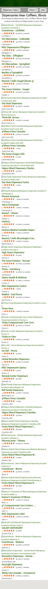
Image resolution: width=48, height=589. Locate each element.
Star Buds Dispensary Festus (15, 182)
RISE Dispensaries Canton (14, 286)
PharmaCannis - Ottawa (13, 440)
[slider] (9, 33)
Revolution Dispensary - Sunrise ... (18, 556)
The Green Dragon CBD (13, 154)
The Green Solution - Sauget (15, 89)
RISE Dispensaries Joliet (13, 513)
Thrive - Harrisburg (11, 269)
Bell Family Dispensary (12, 390)
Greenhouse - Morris (12, 468)
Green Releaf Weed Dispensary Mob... (20, 454)
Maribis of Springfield (12, 72)
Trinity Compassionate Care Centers (19, 322)
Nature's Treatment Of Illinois (16, 497)
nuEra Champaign (10, 204)
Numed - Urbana (10, 213)
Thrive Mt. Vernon (10, 117)
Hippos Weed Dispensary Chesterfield (20, 168)
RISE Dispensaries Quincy (14, 367)
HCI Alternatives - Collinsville (16, 39)
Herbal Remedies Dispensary (15, 359)
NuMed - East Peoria (12, 294)
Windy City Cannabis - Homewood (18, 573)
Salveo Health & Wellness (14, 277)
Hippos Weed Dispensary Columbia (19, 412)
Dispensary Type (10, 10)
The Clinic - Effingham (12, 55)
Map (43, 10)
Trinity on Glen (9, 336)
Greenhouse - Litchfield (13, 30)
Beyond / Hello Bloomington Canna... (20, 238)
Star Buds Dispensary (12, 103)
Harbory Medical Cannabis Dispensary (20, 230)
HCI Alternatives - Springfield (16, 64)
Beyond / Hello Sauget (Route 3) (17, 81)
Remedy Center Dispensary (15, 376)
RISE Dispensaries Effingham (16, 47)
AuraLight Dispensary (12, 564)
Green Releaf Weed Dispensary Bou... (20, 483)
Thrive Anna (7, 308)
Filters (32, 10)
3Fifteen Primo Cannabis (13, 131)
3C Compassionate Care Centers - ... (19, 505)
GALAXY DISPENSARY (12, 528)
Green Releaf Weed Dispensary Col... (19, 426)
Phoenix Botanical (10, 196)
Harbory (6, 221)
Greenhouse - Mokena (13, 542)
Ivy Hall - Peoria (9, 350)
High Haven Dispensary (13, 252)
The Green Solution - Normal (16, 260)
